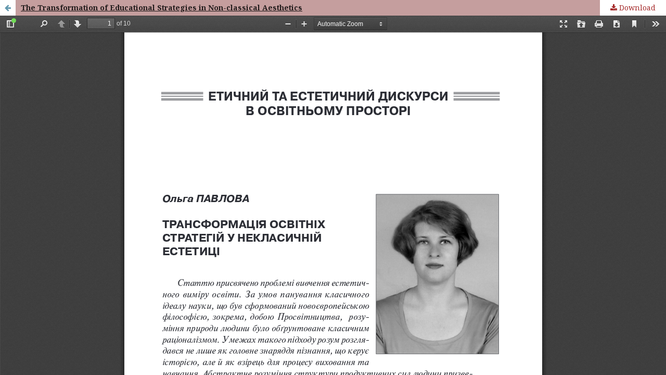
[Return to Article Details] (8, 8)
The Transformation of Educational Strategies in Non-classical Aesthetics (154, 7)
